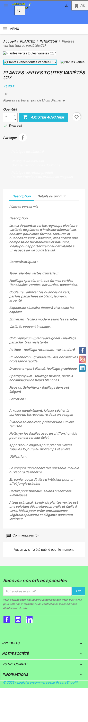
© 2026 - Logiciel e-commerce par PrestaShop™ (40, 682)
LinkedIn (29, 619)
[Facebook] (82, 350)
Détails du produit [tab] (51, 196)
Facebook (6, 619)
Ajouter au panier (43, 117)
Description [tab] (21, 196)
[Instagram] (82, 359)
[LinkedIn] (82, 368)
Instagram (18, 619)
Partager (23, 137)
